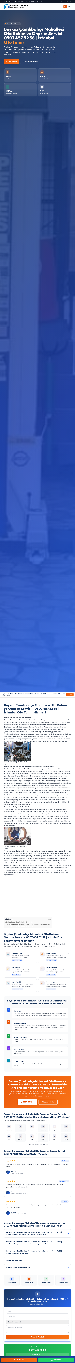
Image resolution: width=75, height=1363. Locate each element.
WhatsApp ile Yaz (31, 61)
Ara (71, 694)
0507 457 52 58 (67, 1)
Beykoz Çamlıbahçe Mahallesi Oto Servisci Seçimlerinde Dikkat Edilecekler (29, 766)
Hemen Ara (13, 61)
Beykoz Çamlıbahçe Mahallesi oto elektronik (42, 729)
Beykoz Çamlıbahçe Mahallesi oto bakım (45, 724)
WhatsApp (57, 1359)
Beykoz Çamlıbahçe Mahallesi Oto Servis (17, 717)
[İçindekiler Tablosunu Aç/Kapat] (48, 919)
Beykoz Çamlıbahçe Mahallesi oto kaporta (44, 727)
